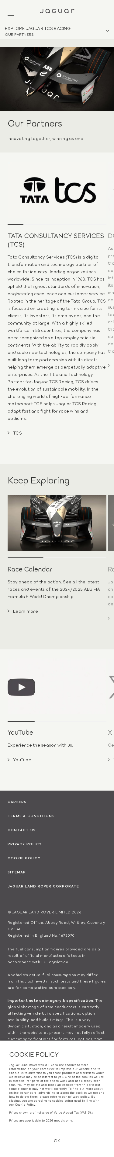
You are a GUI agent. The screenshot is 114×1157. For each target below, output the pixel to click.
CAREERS (17, 801)
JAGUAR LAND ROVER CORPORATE (43, 885)
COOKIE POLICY (24, 857)
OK (57, 1140)
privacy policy (78, 1097)
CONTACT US (22, 829)
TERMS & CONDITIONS (31, 815)
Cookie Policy (25, 1105)
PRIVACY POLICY (25, 843)
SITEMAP (17, 871)
